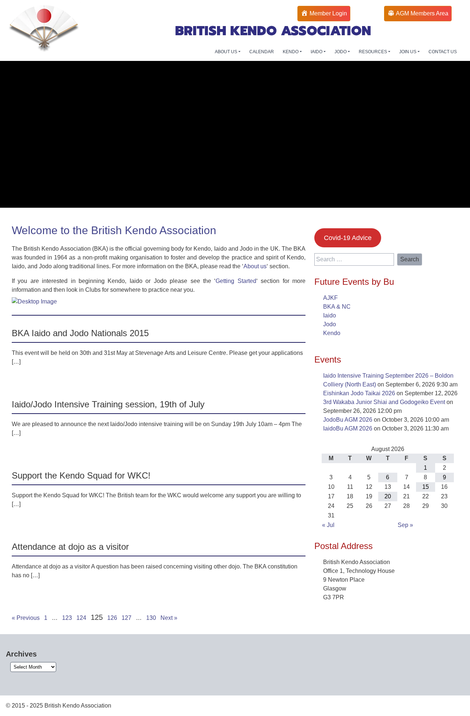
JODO (341, 51)
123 (67, 618)
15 (425, 487)
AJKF (330, 298)
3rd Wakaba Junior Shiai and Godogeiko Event (384, 402)
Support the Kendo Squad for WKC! (81, 475)
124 (81, 618)
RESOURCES (373, 51)
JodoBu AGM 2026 (347, 420)
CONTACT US (443, 51)
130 (151, 618)
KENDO (291, 51)
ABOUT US (226, 51)
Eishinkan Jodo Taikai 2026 (359, 393)
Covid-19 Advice (348, 237)
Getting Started (236, 281)
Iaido (329, 315)
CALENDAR (261, 51)
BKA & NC (337, 307)
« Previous (26, 618)
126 (112, 618)
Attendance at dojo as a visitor (70, 547)
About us (255, 266)
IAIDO (317, 51)
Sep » (405, 525)
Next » (168, 618)
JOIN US (408, 51)
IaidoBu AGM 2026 (347, 428)
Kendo (331, 333)
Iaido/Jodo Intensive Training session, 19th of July (108, 404)
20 (387, 496)
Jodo (329, 324)
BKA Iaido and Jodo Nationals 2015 (80, 333)
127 (126, 618)
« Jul (328, 525)
